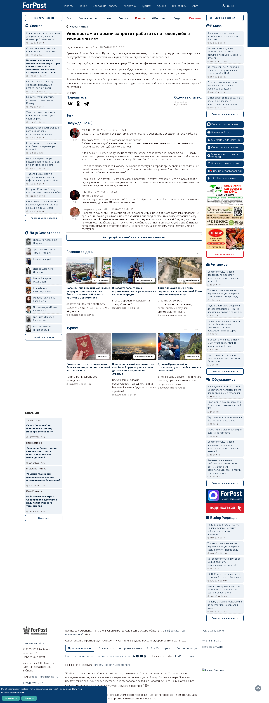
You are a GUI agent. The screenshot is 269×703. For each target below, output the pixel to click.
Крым (107, 18)
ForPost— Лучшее (186, 656)
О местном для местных (225, 139)
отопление (101, 280)
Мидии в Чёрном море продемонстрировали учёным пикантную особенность (43, 161)
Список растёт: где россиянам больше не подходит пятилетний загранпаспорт (88, 367)
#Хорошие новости (105, 6)
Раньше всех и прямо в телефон (224, 155)
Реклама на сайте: (213, 630)
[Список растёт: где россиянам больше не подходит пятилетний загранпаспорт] (88, 334)
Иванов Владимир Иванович (43, 270)
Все (69, 18)
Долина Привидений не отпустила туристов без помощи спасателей (179, 367)
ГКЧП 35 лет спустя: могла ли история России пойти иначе (224, 575)
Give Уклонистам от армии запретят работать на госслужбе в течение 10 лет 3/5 (180, 102)
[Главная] (34, 4)
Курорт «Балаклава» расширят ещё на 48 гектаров (225, 431)
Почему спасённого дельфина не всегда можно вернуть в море (225, 604)
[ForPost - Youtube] (141, 656)
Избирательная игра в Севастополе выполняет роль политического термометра (41, 501)
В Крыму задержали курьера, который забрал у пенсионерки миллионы (42, 131)
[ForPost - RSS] (133, 656)
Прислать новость (44, 17)
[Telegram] (86, 103)
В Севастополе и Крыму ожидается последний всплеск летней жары (39, 84)
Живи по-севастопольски (226, 171)
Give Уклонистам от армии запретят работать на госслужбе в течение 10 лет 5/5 (186, 102)
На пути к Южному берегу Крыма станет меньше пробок (43, 191)
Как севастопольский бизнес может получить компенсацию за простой (224, 562)
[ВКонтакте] (70, 103)
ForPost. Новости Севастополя (111, 664)
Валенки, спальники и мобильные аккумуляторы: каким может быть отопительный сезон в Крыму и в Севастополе (88, 293)
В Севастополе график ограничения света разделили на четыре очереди (134, 291)
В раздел (43, 518)
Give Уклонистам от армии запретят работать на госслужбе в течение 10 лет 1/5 (175, 102)
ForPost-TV (152, 648)
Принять (29, 698)
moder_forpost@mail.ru (44, 676)
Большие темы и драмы (225, 163)
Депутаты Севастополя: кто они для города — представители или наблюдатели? (41, 453)
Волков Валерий (42, 259)
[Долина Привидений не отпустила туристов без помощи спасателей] (180, 334)
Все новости (106, 648)
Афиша (161, 6)
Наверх (259, 688)
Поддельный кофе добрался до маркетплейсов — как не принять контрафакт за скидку (225, 308)
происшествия (145, 356)
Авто (195, 6)
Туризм (146, 6)
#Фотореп (159, 18)
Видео (177, 18)
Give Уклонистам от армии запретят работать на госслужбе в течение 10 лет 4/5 (183, 102)
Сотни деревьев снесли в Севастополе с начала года (42, 50)
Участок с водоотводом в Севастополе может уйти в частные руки (41, 115)
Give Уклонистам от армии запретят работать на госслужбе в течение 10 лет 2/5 (178, 102)
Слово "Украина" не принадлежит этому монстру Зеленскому (39, 428)
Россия (123, 18)
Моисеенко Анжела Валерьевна (44, 299)
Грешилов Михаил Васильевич (43, 318)
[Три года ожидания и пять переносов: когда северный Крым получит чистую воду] (180, 258)
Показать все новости (44, 217)
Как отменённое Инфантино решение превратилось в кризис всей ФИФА (223, 70)
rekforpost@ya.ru (212, 646)
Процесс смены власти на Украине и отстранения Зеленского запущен (222, 85)
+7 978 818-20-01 (212, 640)
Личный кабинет (225, 17)
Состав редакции (187, 648)
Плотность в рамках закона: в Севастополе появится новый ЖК (224, 405)
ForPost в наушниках (225, 178)
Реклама (195, 18)
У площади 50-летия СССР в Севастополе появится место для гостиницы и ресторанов (224, 389)
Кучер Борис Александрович (42, 289)
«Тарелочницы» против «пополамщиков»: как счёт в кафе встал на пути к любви (42, 177)
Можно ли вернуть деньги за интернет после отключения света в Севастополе (224, 589)
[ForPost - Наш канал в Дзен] (147, 656)
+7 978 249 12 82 (33, 683)
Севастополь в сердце (224, 147)
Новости (68, 6)
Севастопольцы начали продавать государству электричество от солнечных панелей (224, 276)
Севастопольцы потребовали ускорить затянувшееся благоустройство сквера (43, 36)
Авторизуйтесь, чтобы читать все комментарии (134, 237)
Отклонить (11, 698)
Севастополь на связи (224, 124)
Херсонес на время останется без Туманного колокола (225, 419)
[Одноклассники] (78, 103)
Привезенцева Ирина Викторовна (45, 309)
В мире (140, 18)
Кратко (168, 648)
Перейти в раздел (43, 337)
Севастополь (87, 18)
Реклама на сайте (33, 643)
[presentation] (185, 252)
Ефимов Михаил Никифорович (42, 328)
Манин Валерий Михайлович (42, 280)
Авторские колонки (130, 648)
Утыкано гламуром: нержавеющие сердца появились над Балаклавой (43, 477)
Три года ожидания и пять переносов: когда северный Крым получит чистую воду (180, 291)
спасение (193, 356)
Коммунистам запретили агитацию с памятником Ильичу (40, 100)
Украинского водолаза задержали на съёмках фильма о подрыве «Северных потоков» (225, 53)
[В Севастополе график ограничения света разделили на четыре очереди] (134, 258)
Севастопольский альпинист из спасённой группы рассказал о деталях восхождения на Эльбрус (133, 369)
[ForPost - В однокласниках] (145, 656)
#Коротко (129, 6)
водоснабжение (189, 280)
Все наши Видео (221, 132)
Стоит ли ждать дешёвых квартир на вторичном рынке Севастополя (224, 358)
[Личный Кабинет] (224, 6)
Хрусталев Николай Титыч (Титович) (44, 251)
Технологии (179, 6)
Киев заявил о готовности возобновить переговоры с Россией (41, 146)
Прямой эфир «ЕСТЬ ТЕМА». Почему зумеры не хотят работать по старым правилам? (223, 529)
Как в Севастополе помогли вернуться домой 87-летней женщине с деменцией (42, 204)
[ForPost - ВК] (137, 656)
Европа (103, 356)
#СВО (83, 6)
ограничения (145, 280)
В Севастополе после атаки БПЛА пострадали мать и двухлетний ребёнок (223, 342)
